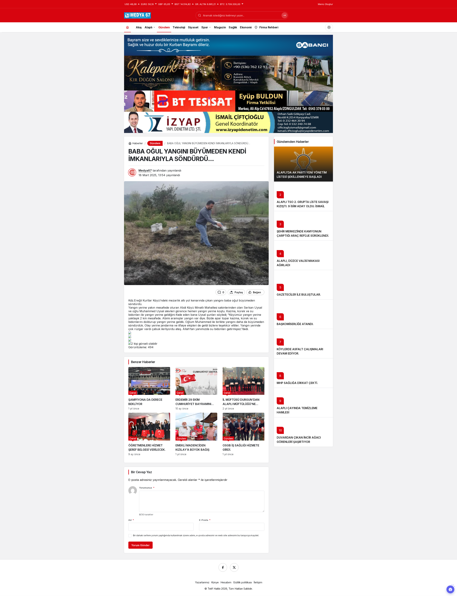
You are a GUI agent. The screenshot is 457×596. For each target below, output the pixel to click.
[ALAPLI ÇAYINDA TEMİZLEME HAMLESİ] (303, 402)
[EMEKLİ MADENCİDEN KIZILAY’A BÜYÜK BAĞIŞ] (196, 434)
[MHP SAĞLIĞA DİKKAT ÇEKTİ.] (303, 373)
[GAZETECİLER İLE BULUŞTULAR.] (303, 284)
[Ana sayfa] (127, 27)
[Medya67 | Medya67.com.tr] (137, 15)
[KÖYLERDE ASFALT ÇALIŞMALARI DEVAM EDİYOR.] (303, 343)
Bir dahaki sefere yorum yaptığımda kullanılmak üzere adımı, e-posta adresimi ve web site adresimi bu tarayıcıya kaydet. (196, 535)
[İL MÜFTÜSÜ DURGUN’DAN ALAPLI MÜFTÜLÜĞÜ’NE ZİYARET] (243, 388)
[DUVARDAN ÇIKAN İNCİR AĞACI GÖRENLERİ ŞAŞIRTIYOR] (303, 432)
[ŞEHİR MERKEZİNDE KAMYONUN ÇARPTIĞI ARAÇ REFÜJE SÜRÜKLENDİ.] (303, 225)
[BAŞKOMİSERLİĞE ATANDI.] (303, 314)
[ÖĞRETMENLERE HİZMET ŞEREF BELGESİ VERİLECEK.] (149, 434)
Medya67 (145, 170)
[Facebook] (223, 567)
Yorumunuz (146, 487)
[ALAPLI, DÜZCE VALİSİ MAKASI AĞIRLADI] (303, 255)
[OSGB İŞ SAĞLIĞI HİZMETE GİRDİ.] (243, 434)
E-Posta (204, 520)
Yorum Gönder (140, 545)
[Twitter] (234, 567)
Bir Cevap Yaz (141, 472)
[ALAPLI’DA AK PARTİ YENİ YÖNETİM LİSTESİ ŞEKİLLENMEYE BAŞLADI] (303, 164)
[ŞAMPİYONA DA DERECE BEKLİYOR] (149, 388)
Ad (131, 520)
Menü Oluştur (325, 4)
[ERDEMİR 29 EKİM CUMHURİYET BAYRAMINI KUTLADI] (196, 388)
